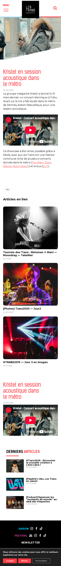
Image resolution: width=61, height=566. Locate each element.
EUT (45, 166)
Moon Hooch (21, 166)
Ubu (7, 190)
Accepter (10, 561)
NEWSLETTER (30, 542)
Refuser (24, 561)
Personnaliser (41, 561)
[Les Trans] (30, 9)
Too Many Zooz (41, 162)
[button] (6, 10)
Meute (7, 166)
